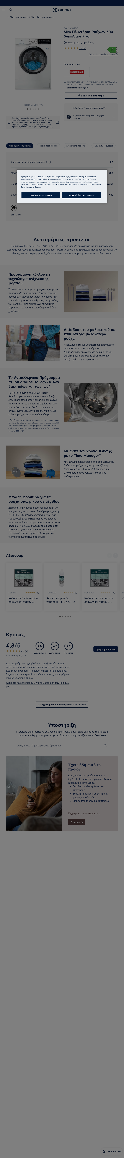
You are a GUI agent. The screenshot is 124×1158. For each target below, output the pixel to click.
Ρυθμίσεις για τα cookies (41, 195)
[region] (62, 186)
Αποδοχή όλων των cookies (81, 195)
